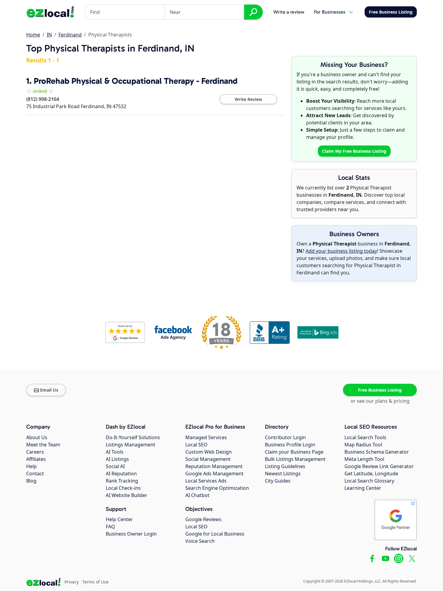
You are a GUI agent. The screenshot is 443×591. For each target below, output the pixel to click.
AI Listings (117, 459)
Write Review (248, 99)
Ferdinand (70, 34)
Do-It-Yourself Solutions (133, 437)
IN (49, 34)
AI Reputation (121, 473)
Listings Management (130, 444)
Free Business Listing (380, 390)
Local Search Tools (365, 437)
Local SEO (196, 444)
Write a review (288, 12)
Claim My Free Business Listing (354, 151)
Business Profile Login (290, 444)
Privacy (71, 582)
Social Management (208, 459)
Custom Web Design (208, 452)
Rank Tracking (122, 480)
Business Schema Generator (376, 452)
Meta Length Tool (364, 459)
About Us (36, 437)
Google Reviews (203, 519)
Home (33, 34)
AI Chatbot (197, 495)
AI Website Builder (126, 495)
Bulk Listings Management (295, 459)
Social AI (115, 466)
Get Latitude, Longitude (371, 473)
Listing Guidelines (285, 466)
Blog (31, 480)
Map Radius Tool (363, 444)
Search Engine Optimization (217, 488)
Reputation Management (214, 466)
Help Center (119, 519)
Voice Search (200, 541)
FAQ (110, 526)
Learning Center (362, 488)
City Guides (278, 480)
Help (31, 466)
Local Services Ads (206, 480)
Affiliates (36, 459)
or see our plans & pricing (380, 401)
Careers (35, 452)
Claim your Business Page (294, 452)
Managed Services (206, 437)
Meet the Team (43, 444)
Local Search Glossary (369, 480)
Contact (35, 473)
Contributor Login (285, 437)
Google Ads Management (214, 473)
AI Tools (115, 452)
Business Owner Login (131, 533)
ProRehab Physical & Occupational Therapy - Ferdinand (135, 81)
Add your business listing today (341, 251)
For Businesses (329, 12)
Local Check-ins (123, 488)
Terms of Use (95, 582)
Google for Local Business (214, 533)
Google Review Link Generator (379, 466)
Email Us (49, 390)
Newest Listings (283, 473)
